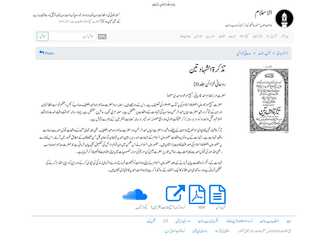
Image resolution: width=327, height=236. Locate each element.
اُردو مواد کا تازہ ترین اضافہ (239, 221)
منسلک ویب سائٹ (269, 221)
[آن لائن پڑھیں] (217, 200)
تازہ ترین (198, 36)
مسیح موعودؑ (244, 36)
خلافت (222, 36)
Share (49, 53)
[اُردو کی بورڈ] (102, 36)
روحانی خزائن (244, 53)
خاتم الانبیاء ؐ (258, 36)
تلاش (42, 36)
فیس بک (151, 221)
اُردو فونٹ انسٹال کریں (175, 231)
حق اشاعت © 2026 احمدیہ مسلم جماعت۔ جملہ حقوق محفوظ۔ (264, 231)
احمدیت (232, 36)
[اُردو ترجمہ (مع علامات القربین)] (175, 200)
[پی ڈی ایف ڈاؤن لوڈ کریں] (197, 200)
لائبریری (210, 36)
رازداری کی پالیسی (200, 231)
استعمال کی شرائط (222, 231)
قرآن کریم (271, 36)
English (185, 36)
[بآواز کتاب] (135, 200)
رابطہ (288, 221)
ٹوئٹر (165, 221)
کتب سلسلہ (264, 53)
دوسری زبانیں (182, 221)
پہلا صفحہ (284, 36)
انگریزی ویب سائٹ (208, 221)
